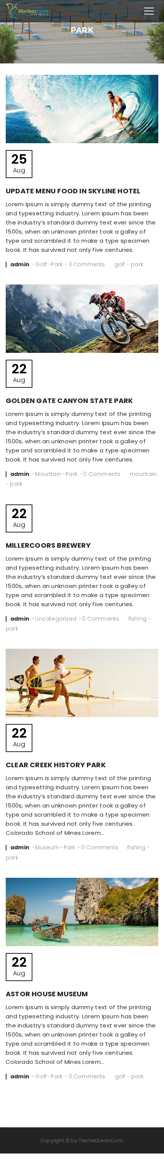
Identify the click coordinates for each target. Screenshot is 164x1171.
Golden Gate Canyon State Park (69, 400)
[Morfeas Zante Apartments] (27, 10)
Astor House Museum (47, 994)
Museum (47, 847)
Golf (41, 264)
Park (57, 264)
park (137, 264)
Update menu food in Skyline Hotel (73, 191)
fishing (137, 619)
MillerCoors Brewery (48, 545)
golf (119, 264)
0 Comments (101, 474)
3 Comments (87, 264)
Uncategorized (55, 619)
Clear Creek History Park (56, 765)
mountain (143, 474)
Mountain (48, 474)
